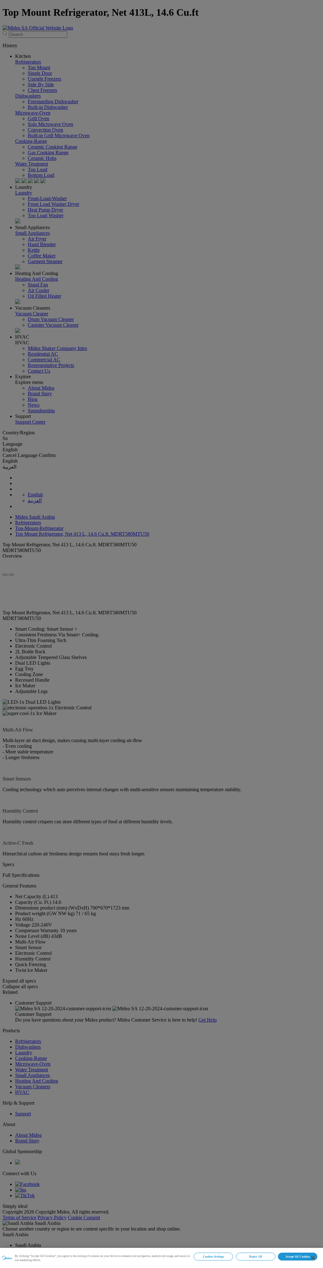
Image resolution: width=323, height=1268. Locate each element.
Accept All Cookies (297, 1256)
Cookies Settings (213, 1256)
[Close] (313, 1258)
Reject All (255, 1256)
